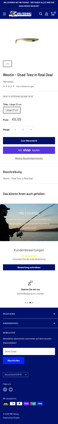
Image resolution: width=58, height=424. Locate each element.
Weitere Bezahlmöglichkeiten (29, 158)
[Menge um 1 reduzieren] (15, 129)
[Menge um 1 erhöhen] (31, 129)
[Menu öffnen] (4, 14)
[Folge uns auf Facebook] (5, 389)
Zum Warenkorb (29, 140)
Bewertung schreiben (29, 267)
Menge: (6, 129)
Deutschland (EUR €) (13, 374)
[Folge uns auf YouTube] (11, 389)
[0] (52, 14)
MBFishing (8, 82)
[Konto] (46, 13)
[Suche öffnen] (40, 13)
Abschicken (13, 360)
